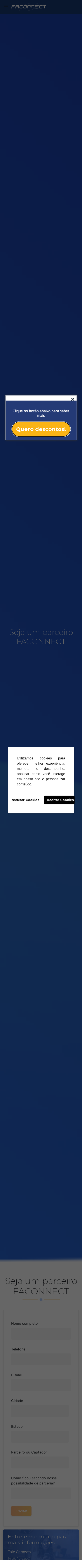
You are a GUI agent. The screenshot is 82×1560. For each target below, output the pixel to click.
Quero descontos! (41, 429)
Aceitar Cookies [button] (60, 800)
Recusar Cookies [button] (24, 800)
